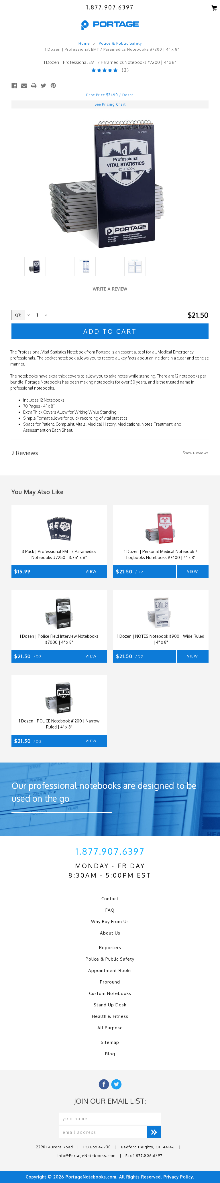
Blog (110, 1053)
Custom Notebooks (110, 993)
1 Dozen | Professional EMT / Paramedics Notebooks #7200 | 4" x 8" (112, 49)
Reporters (110, 947)
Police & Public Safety (120, 43)
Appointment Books (110, 970)
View (91, 571)
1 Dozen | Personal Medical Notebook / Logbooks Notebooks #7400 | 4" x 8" (160, 554)
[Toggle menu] (8, 8)
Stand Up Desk (110, 1005)
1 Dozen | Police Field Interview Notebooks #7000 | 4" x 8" (59, 639)
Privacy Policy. (179, 1176)
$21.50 (130, 571)
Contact (110, 898)
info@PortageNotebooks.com (86, 1155)
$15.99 (22, 571)
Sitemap (110, 1042)
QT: (18, 315)
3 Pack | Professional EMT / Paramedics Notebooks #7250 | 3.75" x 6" (59, 554)
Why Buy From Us (110, 921)
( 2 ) (125, 70)
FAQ (110, 910)
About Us (110, 933)
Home (84, 43)
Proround (110, 982)
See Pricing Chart (110, 104)
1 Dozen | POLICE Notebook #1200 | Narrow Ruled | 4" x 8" (59, 723)
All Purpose (110, 1027)
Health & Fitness (110, 1016)
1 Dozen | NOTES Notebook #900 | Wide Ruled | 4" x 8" (160, 639)
